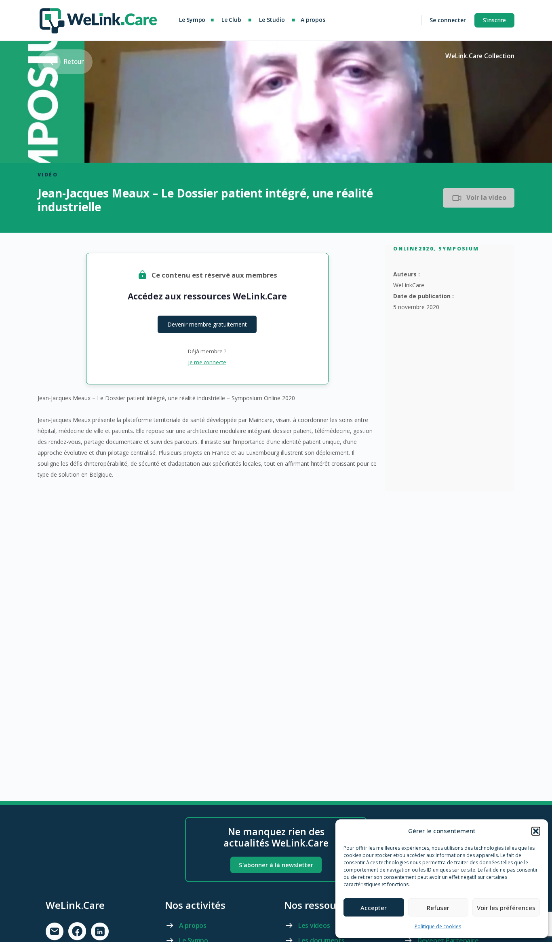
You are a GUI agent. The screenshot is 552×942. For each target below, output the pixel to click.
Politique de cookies (438, 926)
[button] (536, 831)
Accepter (373, 908)
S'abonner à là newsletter (276, 865)
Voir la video (486, 197)
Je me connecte (207, 362)
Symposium (458, 248)
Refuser (438, 908)
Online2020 (413, 248)
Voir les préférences (506, 908)
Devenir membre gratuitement (207, 324)
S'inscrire (494, 20)
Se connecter (448, 20)
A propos (192, 925)
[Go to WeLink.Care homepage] (98, 18)
